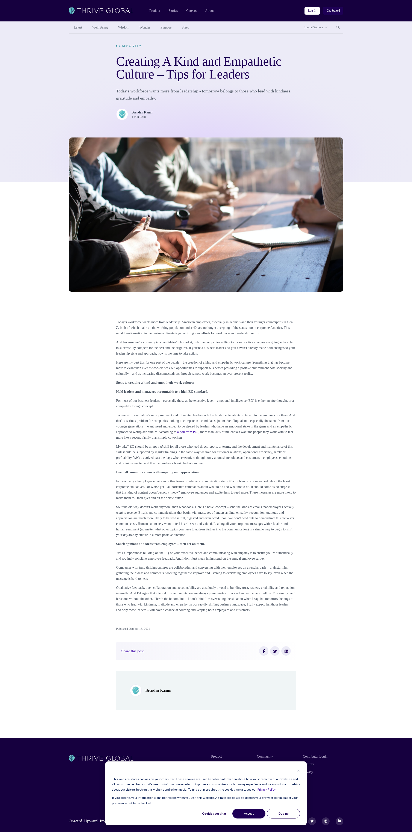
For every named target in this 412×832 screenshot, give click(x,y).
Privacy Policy (266, 789)
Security (308, 764)
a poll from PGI (187, 432)
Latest (78, 27)
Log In (312, 10)
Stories (173, 10)
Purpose (166, 27)
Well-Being (100, 27)
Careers (191, 10)
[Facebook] (263, 651)
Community (129, 46)
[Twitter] (275, 651)
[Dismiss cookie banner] (298, 770)
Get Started (333, 10)
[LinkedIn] (286, 651)
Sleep (185, 27)
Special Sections (313, 27)
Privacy (308, 772)
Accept (249, 813)
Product (154, 10)
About (209, 10)
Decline (284, 813)
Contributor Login (315, 756)
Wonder (144, 27)
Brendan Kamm (142, 112)
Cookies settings (214, 813)
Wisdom (123, 27)
